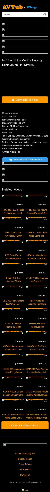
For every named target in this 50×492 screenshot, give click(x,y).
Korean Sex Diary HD (25, 453)
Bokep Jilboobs (25, 458)
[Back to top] (45, 486)
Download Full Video (26, 100)
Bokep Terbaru (25, 464)
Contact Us (25, 474)
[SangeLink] (20, 7)
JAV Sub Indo (25, 469)
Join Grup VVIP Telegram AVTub (27, 159)
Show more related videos (25, 425)
